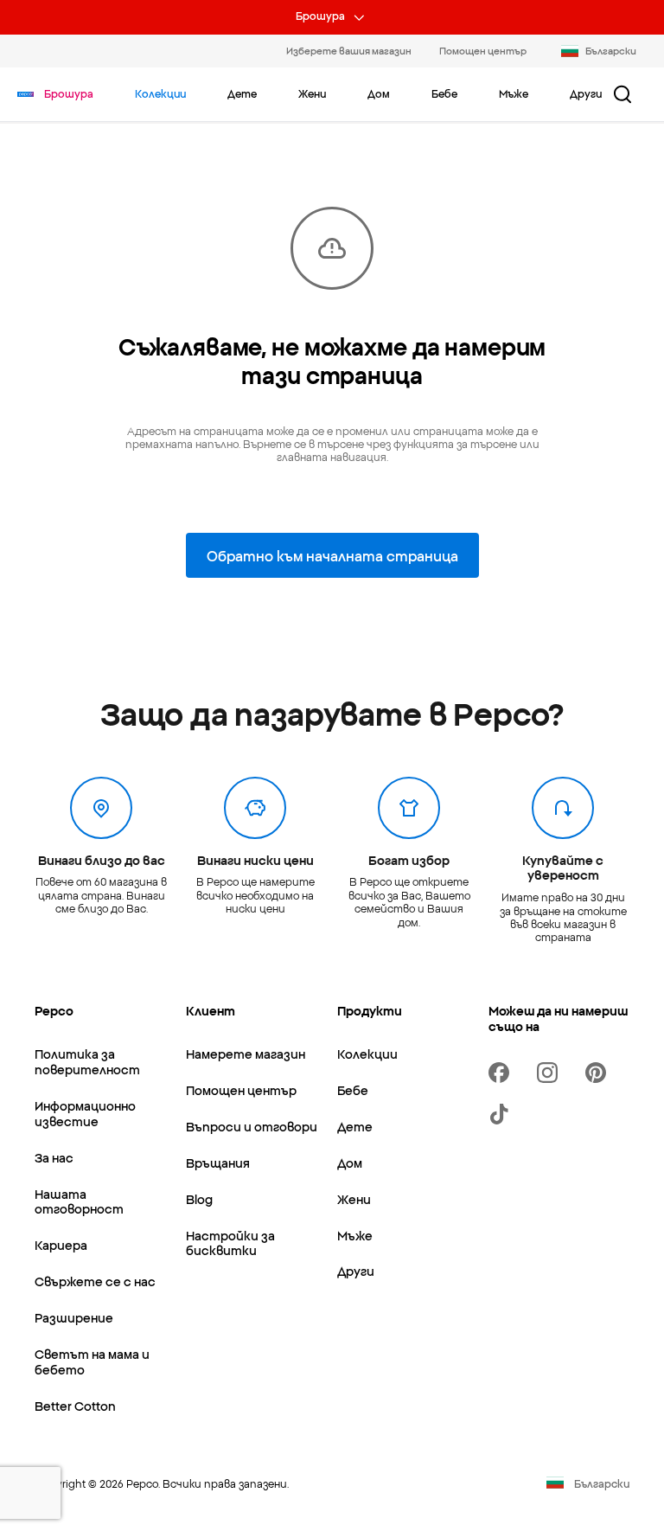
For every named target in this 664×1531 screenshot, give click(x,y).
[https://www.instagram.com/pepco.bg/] (551, 1072)
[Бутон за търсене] (622, 94)
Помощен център (483, 50)
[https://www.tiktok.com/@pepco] (502, 1114)
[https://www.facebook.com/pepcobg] (502, 1072)
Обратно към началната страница (332, 555)
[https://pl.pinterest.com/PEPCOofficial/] (599, 1072)
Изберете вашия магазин (349, 50)
